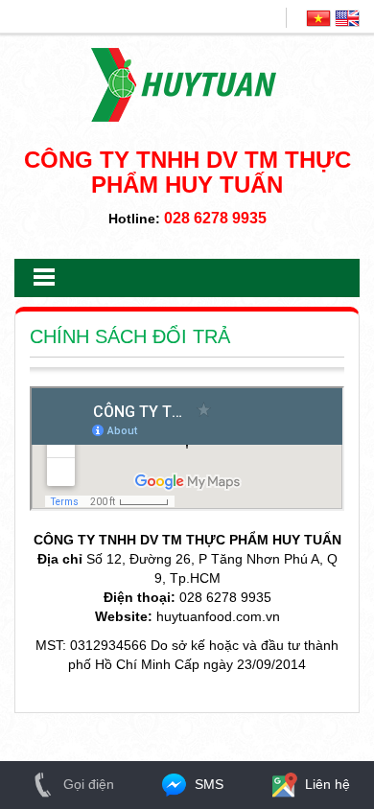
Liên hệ (325, 784)
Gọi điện (86, 784)
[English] (347, 17)
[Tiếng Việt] (318, 17)
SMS (207, 784)
